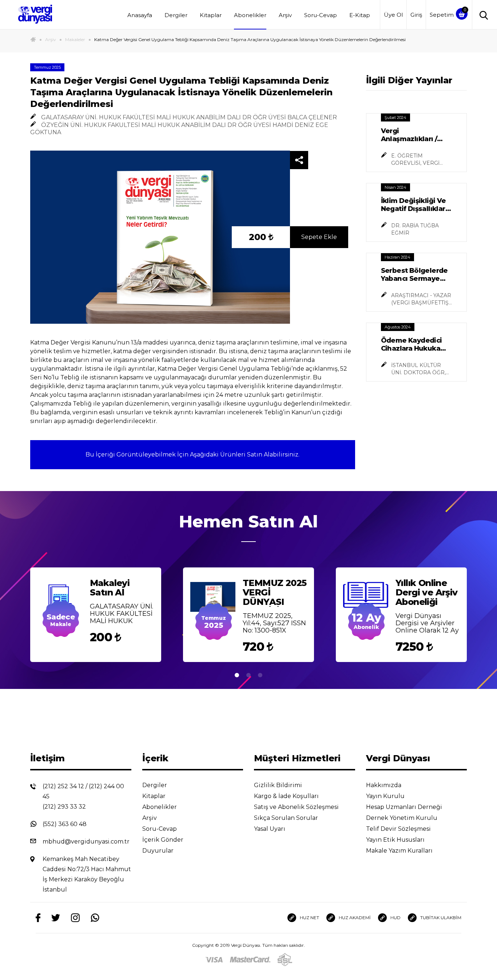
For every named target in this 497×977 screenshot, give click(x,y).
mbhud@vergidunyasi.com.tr (86, 841)
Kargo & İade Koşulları (287, 796)
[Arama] (482, 14)
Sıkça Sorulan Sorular (286, 817)
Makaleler (75, 39)
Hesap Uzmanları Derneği (405, 806)
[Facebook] (38, 917)
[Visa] (214, 959)
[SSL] (285, 959)
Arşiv (285, 15)
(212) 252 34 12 (63, 786)
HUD (395, 917)
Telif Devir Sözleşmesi (398, 828)
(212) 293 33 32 (64, 806)
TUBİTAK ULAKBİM (440, 917)
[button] (237, 676)
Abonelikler (250, 15)
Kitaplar (211, 15)
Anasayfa (139, 15)
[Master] (250, 959)
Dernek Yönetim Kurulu (402, 817)
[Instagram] (75, 917)
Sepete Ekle (319, 237)
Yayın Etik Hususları (396, 839)
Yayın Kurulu (386, 796)
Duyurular (158, 850)
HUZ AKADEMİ (355, 917)
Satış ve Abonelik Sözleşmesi (297, 806)
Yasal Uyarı (270, 828)
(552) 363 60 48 (65, 824)
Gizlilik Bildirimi (278, 785)
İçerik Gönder (163, 839)
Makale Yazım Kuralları (400, 850)
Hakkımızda (384, 785)
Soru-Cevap (320, 15)
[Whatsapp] (95, 917)
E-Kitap (359, 15)
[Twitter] (55, 917)
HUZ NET (309, 917)
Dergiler (175, 15)
